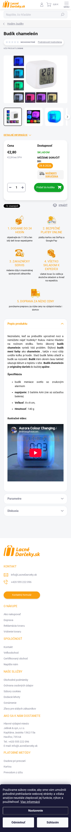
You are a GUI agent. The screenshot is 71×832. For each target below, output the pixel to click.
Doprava (8, 620)
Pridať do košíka (45, 187)
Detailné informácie (15, 135)
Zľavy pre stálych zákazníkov (20, 708)
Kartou (7, 766)
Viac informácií (30, 802)
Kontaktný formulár (21, 595)
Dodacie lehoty (12, 697)
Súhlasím (53, 822)
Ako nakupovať (12, 614)
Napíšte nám (11, 664)
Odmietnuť (18, 822)
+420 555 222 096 (21, 582)
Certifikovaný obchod (16, 658)
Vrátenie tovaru (12, 631)
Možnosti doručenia (52, 175)
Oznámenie (10, 702)
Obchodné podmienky (16, 679)
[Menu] (66, 4)
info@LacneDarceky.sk (24, 574)
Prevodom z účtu (13, 772)
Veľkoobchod (11, 652)
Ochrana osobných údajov (18, 685)
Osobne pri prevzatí (14, 760)
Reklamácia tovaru (14, 625)
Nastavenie (35, 810)
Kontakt (8, 647)
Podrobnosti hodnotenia (50, 42)
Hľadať (62, 14)
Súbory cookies (12, 691)
